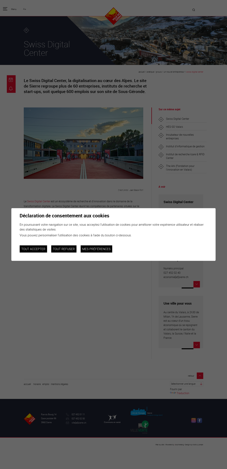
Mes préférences (96, 249)
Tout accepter (33, 249)
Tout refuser (64, 249)
